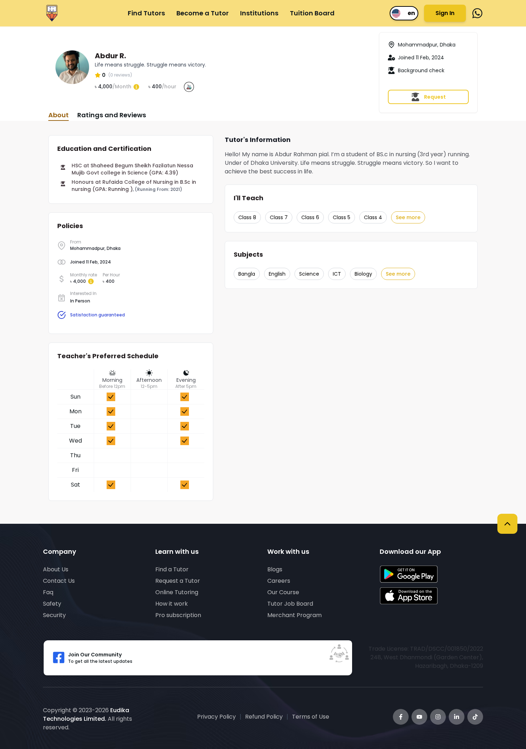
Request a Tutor (177, 581)
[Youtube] (419, 717)
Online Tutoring (176, 592)
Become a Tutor (202, 13)
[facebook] (477, 13)
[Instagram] (438, 717)
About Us (55, 569)
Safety (52, 604)
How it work (171, 604)
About (58, 114)
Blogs (274, 569)
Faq (48, 592)
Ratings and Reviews (111, 114)
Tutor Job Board (290, 604)
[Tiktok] (475, 717)
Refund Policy (264, 717)
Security (54, 615)
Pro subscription (178, 615)
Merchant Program (294, 615)
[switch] (404, 13)
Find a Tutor (172, 569)
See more (408, 217)
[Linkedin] (456, 717)
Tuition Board (312, 13)
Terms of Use (310, 717)
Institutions (259, 13)
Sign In (444, 13)
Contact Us (59, 581)
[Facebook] (401, 717)
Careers (278, 581)
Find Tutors (146, 13)
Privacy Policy (216, 717)
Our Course (283, 592)
